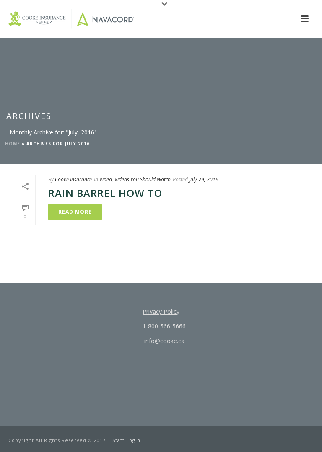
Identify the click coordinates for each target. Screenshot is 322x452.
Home (12, 144)
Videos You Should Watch (142, 179)
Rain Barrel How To (105, 193)
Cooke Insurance (73, 179)
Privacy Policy (161, 311)
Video (105, 179)
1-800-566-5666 (163, 326)
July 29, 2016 (203, 179)
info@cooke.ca (163, 341)
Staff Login (126, 440)
